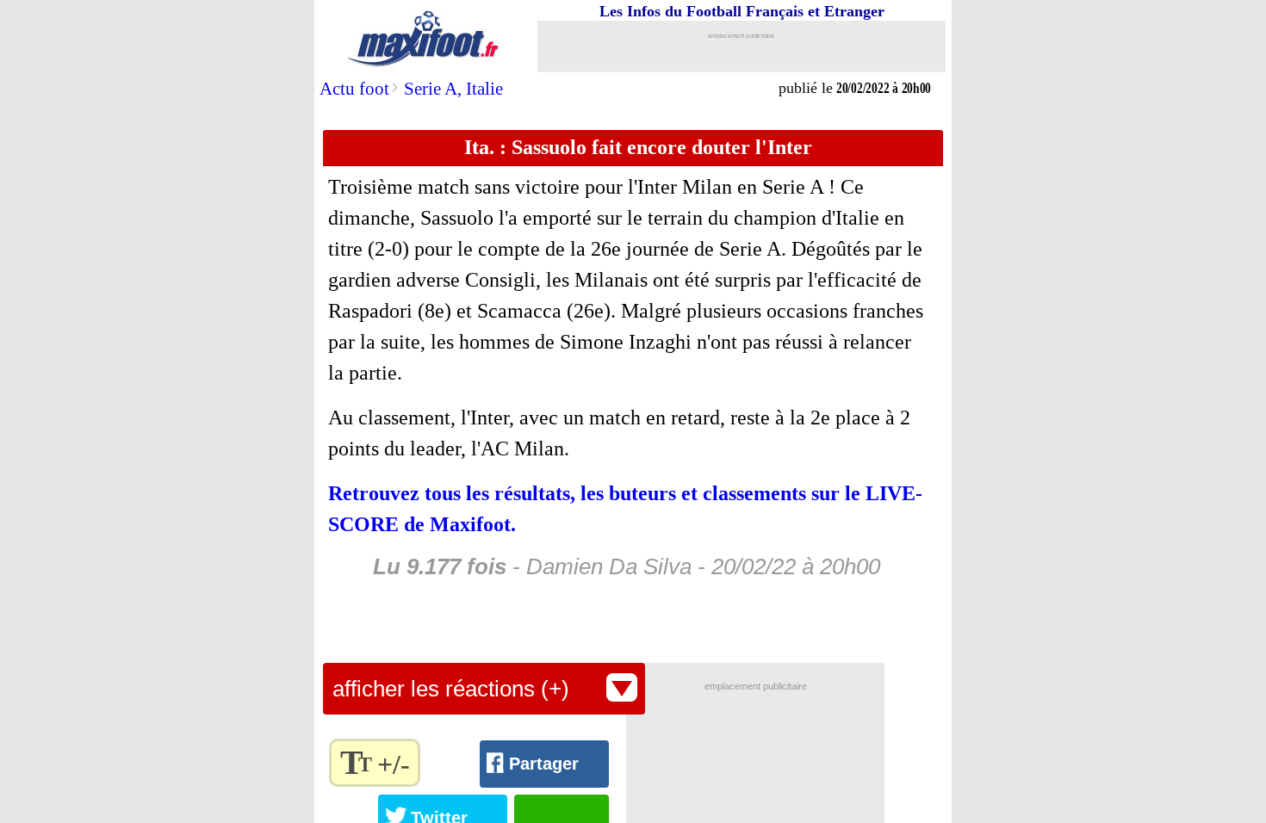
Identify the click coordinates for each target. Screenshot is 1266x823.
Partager (544, 763)
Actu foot (354, 88)
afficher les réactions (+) (450, 689)
